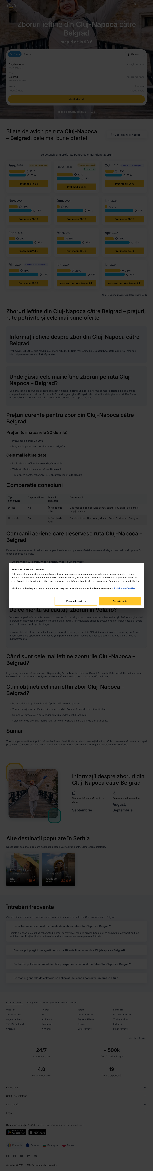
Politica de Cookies (125, 588)
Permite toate (120, 601)
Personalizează (74, 601)
